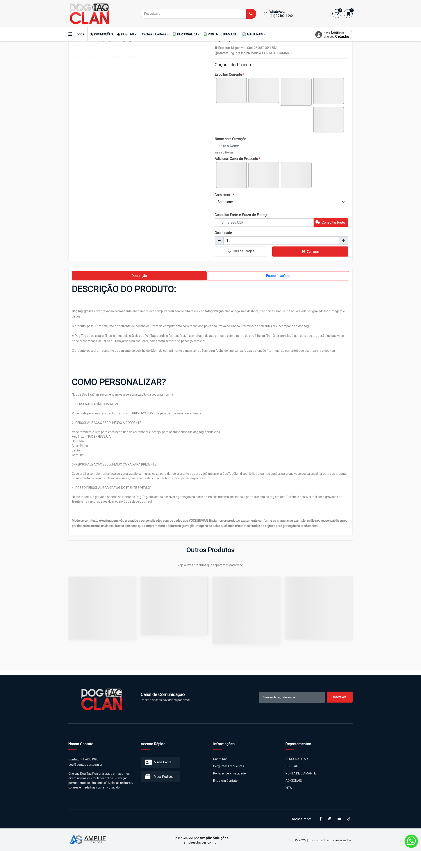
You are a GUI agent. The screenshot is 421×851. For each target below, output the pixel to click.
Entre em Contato (225, 780)
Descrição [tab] (139, 276)
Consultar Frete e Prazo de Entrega (241, 215)
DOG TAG (127, 34)
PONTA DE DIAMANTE (223, 34)
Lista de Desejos (243, 251)
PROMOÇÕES (103, 34)
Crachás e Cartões (153, 34)
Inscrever (339, 697)
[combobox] (281, 202)
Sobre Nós (220, 759)
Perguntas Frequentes (228, 766)
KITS (288, 788)
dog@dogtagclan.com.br (85, 764)
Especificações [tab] (278, 276)
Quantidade (223, 233)
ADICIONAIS (255, 34)
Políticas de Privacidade (229, 773)
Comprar (312, 251)
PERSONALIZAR (188, 34)
